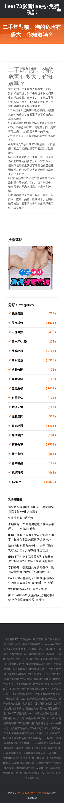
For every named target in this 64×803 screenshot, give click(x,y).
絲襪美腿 (34, 313)
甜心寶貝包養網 (43, 703)
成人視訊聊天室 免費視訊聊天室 (39, 698)
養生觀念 (34, 454)
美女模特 (34, 322)
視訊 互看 (27, 703)
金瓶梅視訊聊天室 (30, 772)
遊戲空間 (34, 416)
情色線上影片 (22, 748)
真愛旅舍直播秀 (42, 678)
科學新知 (34, 397)
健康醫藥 (34, 463)
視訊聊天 (34, 472)
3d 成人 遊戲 (39, 748)
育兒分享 (34, 444)
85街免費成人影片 (14, 664)
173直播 (52, 753)
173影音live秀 (12, 698)
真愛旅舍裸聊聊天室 (23, 762)
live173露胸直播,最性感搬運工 (40, 654)
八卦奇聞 (34, 369)
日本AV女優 (34, 341)
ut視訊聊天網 (36, 669)
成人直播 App (35, 738)
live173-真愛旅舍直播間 (47, 693)
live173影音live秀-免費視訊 (32, 793)
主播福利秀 (42, 733)
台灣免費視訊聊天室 (38, 688)
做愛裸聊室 (15, 654)
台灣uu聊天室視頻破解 (27, 644)
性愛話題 (34, 351)
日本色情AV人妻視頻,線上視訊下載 (24, 639)
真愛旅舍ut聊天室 (36, 718)
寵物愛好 (34, 435)
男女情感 (34, 360)
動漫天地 (34, 407)
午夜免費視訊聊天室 (21, 693)
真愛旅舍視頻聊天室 (34, 753)
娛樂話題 (34, 425)
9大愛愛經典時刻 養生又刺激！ (29, 589)
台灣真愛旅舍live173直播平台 (32, 767)
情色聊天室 (38, 758)
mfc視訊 (49, 738)
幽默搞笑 (34, 379)
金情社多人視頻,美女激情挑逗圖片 (41, 659)
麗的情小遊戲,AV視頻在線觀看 (24, 673)
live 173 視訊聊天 (17, 713)
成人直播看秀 (20, 669)
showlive (52, 718)
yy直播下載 (48, 772)
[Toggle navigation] (58, 10)
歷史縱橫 (34, 388)
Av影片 (34, 482)
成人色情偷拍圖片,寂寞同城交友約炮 (30, 728)
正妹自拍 (34, 332)
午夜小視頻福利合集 (21, 517)
